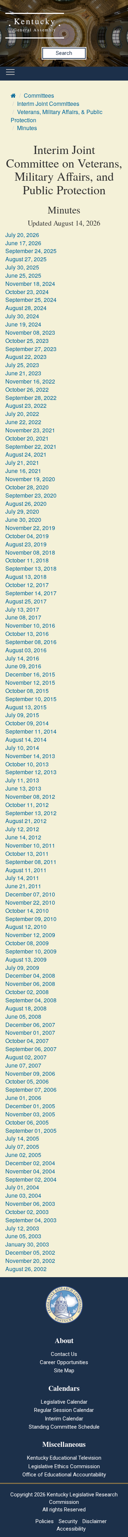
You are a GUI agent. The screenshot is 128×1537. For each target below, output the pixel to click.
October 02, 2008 (27, 992)
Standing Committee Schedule (64, 1427)
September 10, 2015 (31, 699)
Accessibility (71, 1529)
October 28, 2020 (27, 487)
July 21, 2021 (22, 462)
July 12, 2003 (22, 1228)
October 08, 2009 (27, 943)
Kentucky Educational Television (64, 1458)
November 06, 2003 (30, 1203)
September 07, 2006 (31, 1089)
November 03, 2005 (30, 1114)
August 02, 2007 (26, 1057)
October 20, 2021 (27, 438)
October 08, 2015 (27, 691)
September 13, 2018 (31, 568)
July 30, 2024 (22, 316)
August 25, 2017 (26, 601)
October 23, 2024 (27, 292)
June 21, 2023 (23, 373)
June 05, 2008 (23, 1016)
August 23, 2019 (26, 544)
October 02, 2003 (27, 1212)
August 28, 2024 (26, 308)
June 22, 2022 (23, 422)
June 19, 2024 (23, 324)
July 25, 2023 (22, 365)
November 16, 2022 (30, 381)
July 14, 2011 (22, 878)
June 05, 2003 (23, 1236)
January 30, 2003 (27, 1244)
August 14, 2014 (26, 739)
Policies (45, 1521)
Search (64, 53)
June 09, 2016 (23, 666)
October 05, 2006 (27, 1081)
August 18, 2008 (26, 1008)
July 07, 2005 (22, 1146)
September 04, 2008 (31, 1000)
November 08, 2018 (30, 552)
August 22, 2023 (26, 357)
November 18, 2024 (30, 283)
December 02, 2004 (30, 1163)
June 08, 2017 (23, 617)
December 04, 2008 (30, 975)
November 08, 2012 (30, 796)
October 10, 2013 (27, 764)
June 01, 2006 (23, 1098)
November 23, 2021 (30, 430)
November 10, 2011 (30, 845)
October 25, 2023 (27, 340)
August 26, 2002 (26, 1269)
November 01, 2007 (30, 1032)
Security (68, 1521)
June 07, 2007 (23, 1065)
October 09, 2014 (27, 723)
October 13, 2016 (27, 633)
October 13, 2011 (27, 853)
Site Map (64, 1370)
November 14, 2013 (30, 756)
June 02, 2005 (23, 1155)
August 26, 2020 (26, 503)
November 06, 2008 (30, 984)
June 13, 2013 (23, 788)
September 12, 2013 (31, 772)
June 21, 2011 (23, 886)
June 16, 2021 (23, 471)
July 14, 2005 (22, 1138)
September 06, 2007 (31, 1049)
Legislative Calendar (64, 1402)
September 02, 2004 (31, 1179)
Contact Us (64, 1354)
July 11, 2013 (22, 780)
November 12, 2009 (30, 935)
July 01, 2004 (22, 1187)
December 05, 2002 (30, 1252)
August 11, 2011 (26, 870)
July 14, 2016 (22, 658)
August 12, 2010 (26, 926)
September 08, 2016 (31, 642)
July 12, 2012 (22, 829)
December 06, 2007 (30, 1025)
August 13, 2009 (26, 959)
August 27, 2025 (26, 259)
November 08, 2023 (30, 332)
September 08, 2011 (31, 862)
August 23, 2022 (26, 405)
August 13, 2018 (26, 576)
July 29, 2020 (22, 511)
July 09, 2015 (22, 715)
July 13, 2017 (22, 609)
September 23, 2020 (31, 495)
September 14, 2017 (31, 593)
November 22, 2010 (30, 902)
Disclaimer (94, 1521)
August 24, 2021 (26, 454)
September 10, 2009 (31, 951)
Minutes (27, 128)
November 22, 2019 (30, 528)
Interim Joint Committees (48, 103)
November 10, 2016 (30, 625)
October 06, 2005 (27, 1122)
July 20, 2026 (22, 235)
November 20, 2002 (30, 1260)
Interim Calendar (64, 1418)
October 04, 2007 (27, 1041)
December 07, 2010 (30, 894)
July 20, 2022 (22, 414)
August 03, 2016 (26, 650)
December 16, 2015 (30, 674)
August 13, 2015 (26, 707)
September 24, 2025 (31, 251)
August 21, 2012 (26, 821)
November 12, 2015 (30, 682)
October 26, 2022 (27, 389)
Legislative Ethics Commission (64, 1466)
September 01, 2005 (31, 1130)
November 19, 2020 (30, 479)
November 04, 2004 (30, 1171)
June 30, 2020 (23, 519)
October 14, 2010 (27, 910)
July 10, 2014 (22, 748)
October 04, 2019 (27, 536)
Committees (39, 95)
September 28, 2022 (31, 398)
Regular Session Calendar (64, 1410)
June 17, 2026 (23, 243)
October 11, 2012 (27, 805)
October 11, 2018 (27, 560)
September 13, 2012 (31, 813)
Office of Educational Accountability (64, 1474)
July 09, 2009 (22, 967)
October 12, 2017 (27, 585)
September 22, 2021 (31, 446)
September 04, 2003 (31, 1220)
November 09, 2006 (30, 1073)
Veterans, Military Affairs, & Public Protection (56, 116)
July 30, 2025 (22, 267)
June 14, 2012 (23, 837)
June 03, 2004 (23, 1195)
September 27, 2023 (31, 349)
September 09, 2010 (31, 919)
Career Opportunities (64, 1362)
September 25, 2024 (31, 299)
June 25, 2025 (23, 275)
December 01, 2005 (30, 1106)
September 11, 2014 (31, 731)
